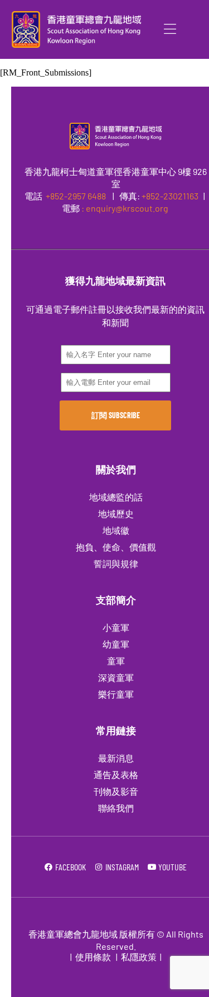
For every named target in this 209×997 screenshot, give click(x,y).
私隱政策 (139, 956)
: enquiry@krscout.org (124, 208)
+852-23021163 (170, 196)
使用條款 (93, 956)
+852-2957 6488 (75, 196)
